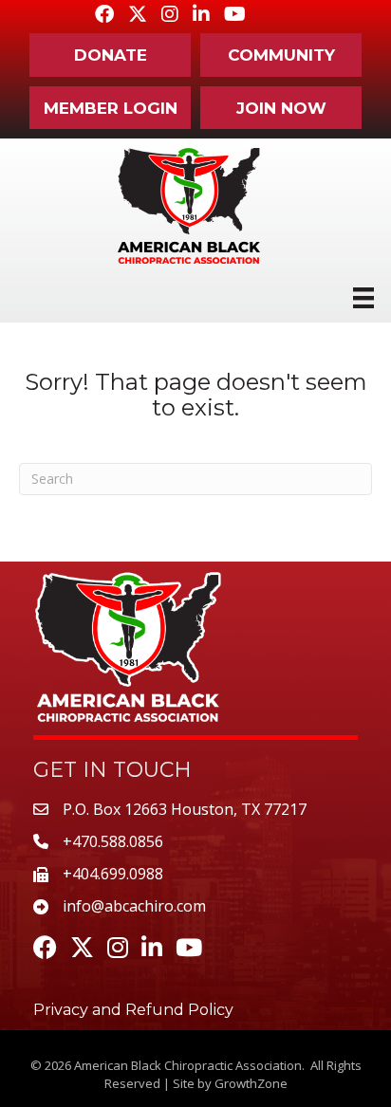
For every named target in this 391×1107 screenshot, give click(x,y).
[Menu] (363, 298)
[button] (110, 55)
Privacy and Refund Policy (133, 1010)
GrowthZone (251, 1083)
